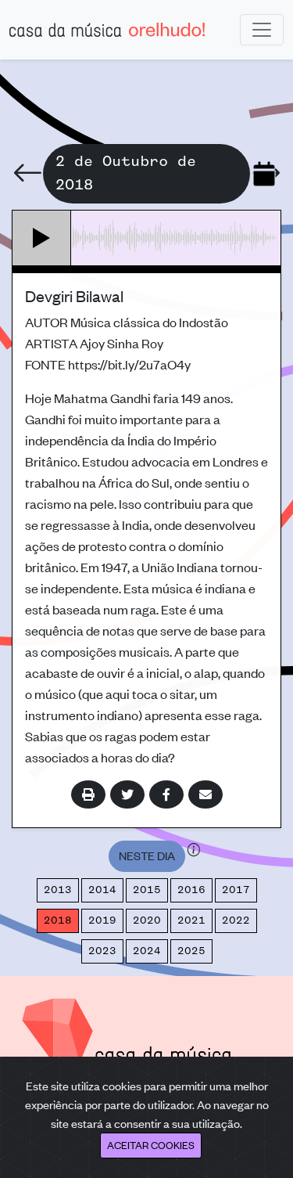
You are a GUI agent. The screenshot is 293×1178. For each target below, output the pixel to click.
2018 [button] (58, 920)
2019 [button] (102, 920)
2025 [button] (191, 951)
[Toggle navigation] (262, 29)
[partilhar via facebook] (166, 794)
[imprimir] (88, 794)
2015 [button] (147, 889)
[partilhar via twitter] (127, 794)
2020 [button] (147, 920)
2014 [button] (102, 889)
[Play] (42, 238)
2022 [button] (236, 920)
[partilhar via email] (205, 794)
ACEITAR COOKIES (151, 1144)
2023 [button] (102, 951)
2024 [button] (147, 951)
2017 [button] (236, 889)
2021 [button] (191, 920)
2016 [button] (191, 889)
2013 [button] (58, 889)
